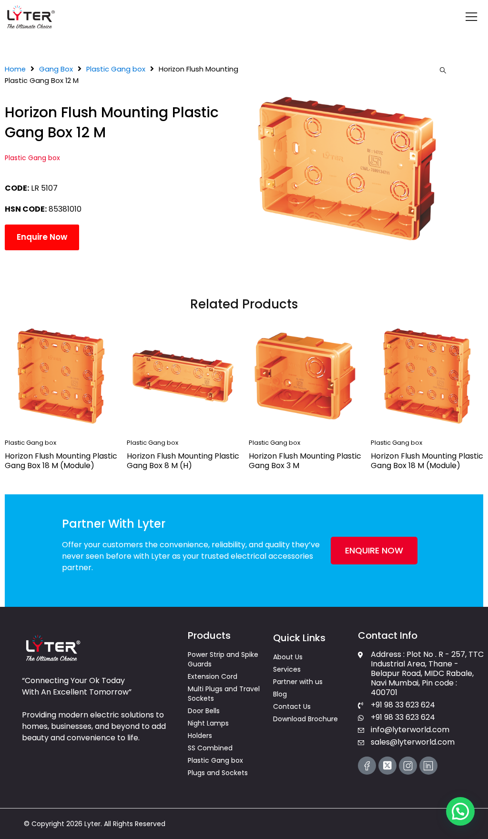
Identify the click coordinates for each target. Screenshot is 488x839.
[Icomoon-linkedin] (428, 766)
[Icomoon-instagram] (408, 766)
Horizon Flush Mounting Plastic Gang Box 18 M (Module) (61, 460)
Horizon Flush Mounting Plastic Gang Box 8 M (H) (183, 460)
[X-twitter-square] (387, 766)
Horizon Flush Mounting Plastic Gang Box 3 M (305, 460)
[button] (443, 70)
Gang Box (56, 69)
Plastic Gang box (115, 69)
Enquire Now (42, 237)
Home (15, 69)
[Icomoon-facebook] (367, 766)
